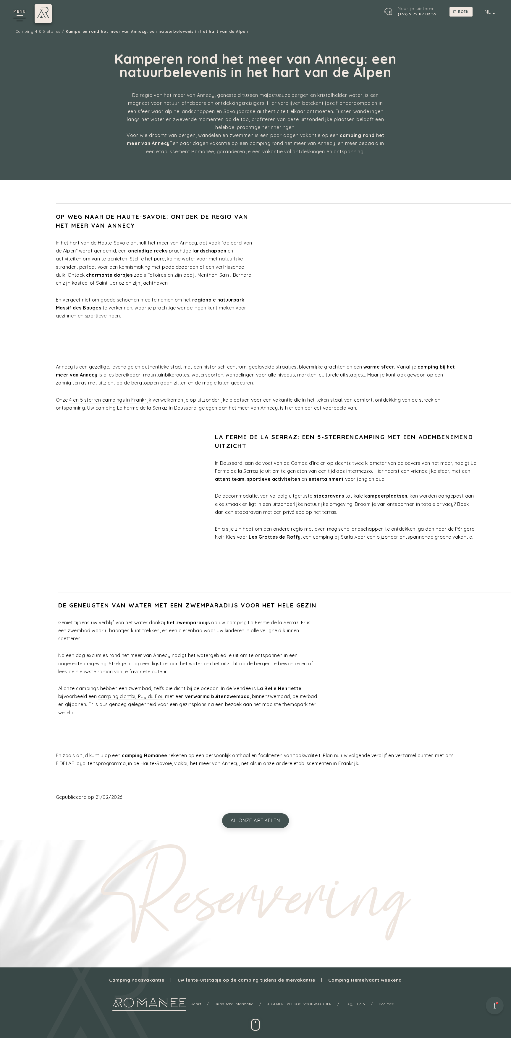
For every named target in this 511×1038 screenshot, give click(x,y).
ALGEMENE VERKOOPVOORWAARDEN (299, 1004)
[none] (490, 11)
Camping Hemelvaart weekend (365, 980)
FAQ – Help (355, 1004)
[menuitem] (490, 11)
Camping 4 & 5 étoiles (38, 31)
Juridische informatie (234, 1004)
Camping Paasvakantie (136, 980)
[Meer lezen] (255, 1021)
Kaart (196, 1004)
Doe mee (386, 1004)
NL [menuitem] (488, 12)
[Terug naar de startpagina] (149, 1004)
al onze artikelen (255, 820)
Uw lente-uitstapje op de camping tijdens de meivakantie (246, 980)
